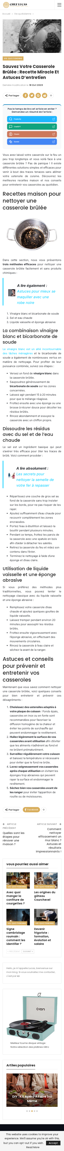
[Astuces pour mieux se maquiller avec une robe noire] (11, 292)
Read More (32, 1147)
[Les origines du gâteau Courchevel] (46, 880)
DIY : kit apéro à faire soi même (32, 1098)
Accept (53, 1143)
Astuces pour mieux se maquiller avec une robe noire (36, 297)
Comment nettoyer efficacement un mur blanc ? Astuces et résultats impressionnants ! (48, 840)
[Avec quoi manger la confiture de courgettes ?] (18, 880)
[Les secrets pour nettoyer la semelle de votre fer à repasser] (11, 475)
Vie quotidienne (13, 58)
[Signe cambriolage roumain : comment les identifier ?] (18, 917)
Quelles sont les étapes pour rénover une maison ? (14, 838)
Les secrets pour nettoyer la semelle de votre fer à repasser (35, 480)
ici (18, 976)
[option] (32, 1091)
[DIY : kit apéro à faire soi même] (32, 1090)
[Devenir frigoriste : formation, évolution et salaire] (46, 917)
